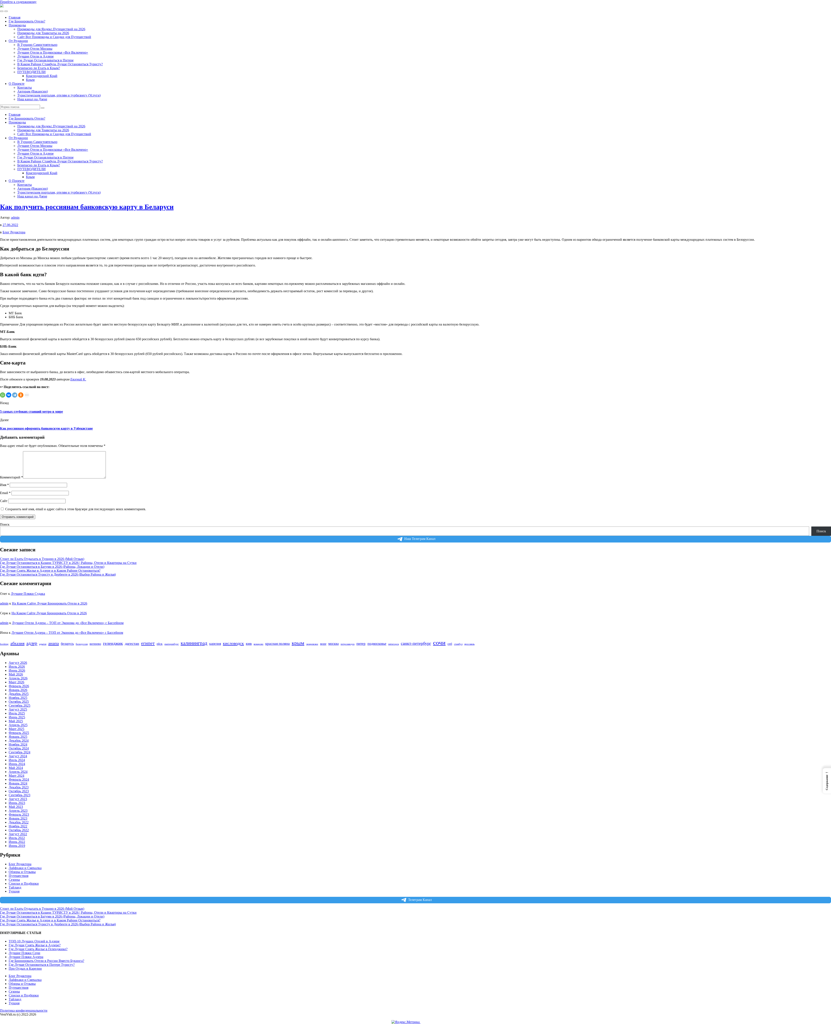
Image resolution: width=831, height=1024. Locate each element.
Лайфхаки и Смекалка (25, 868)
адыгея (42, 644)
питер (361, 644)
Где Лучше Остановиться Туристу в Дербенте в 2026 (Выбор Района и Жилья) (58, 574)
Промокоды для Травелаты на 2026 (43, 33)
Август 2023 (18, 799)
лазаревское (312, 644)
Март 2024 (16, 775)
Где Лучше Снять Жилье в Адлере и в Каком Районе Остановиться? (50, 570)
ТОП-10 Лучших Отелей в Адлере (34, 941)
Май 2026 (16, 674)
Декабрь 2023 (19, 787)
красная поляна (277, 644)
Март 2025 (16, 729)
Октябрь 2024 (19, 748)
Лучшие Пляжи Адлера (26, 957)
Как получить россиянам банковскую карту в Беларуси (87, 207)
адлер (31, 643)
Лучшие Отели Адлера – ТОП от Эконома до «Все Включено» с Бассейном (68, 623)
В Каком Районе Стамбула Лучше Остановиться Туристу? (60, 64)
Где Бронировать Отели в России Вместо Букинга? (46, 961)
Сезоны (14, 879)
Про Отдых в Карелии (25, 968)
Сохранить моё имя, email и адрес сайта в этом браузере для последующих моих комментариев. (75, 509)
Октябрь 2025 (19, 701)
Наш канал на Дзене (32, 99)
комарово (258, 644)
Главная (14, 17)
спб (450, 643)
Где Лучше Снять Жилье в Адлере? (35, 945)
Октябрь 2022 (19, 830)
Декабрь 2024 (19, 740)
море (323, 643)
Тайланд (15, 887)
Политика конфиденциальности (23, 1010)
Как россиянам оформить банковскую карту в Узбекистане (46, 428)
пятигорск (393, 644)
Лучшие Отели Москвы (34, 48)
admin (15, 217)
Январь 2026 (18, 690)
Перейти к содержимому (18, 2)
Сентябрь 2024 (19, 752)
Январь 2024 (18, 783)
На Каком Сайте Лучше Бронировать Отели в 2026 (49, 603)
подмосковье (376, 643)
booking (4, 644)
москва (333, 643)
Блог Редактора (14, 232)
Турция (14, 891)
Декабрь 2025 (19, 694)
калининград (194, 643)
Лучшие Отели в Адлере (35, 56)
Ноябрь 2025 (18, 698)
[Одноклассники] (20, 395)
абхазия (17, 643)
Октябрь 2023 (19, 791)
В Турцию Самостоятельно (37, 45)
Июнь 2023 (17, 803)
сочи (439, 642)
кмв (249, 644)
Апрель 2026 (18, 678)
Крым (30, 80)
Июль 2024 (17, 760)
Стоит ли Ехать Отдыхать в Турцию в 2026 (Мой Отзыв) (42, 559)
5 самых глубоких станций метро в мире (31, 411)
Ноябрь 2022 (18, 826)
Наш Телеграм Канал (419, 539)
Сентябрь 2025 (19, 705)
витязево (95, 643)
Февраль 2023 (19, 814)
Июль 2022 (17, 838)
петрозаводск (347, 644)
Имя (4, 485)
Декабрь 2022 (19, 822)
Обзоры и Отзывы (22, 872)
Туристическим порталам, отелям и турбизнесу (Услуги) (59, 95)
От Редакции (18, 41)
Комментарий (11, 477)
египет (148, 643)
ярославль (469, 644)
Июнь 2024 (17, 764)
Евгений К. (78, 379)
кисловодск (233, 643)
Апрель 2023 (18, 810)
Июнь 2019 (17, 845)
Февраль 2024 (19, 779)
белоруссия (82, 644)
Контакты (24, 87)
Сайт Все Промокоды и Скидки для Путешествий (54, 37)
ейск (160, 643)
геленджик (113, 643)
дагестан (132, 643)
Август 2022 (18, 834)
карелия (215, 643)
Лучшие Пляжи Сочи (24, 953)
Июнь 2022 (17, 842)
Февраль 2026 (19, 686)
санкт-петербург (416, 643)
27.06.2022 (10, 225)
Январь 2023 (18, 818)
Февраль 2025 (19, 733)
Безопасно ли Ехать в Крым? (38, 68)
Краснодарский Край (41, 76)
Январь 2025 (18, 736)
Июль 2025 (17, 713)
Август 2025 (18, 709)
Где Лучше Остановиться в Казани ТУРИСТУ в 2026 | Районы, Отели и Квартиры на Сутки (68, 563)
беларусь (67, 643)
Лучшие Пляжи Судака (28, 593)
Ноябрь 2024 (18, 744)
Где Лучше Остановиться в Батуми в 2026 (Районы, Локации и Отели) (52, 566)
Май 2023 (16, 807)
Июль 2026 (17, 666)
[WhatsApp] (2, 395)
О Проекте (16, 83)
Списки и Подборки (24, 883)
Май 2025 (16, 721)
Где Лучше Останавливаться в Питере (45, 60)
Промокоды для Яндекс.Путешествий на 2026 (51, 29)
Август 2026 (18, 662)
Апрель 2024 (18, 772)
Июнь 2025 (17, 717)
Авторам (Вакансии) (32, 91)
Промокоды (17, 25)
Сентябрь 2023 (19, 795)
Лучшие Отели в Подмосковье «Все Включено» (52, 52)
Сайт (3, 501)
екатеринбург (171, 644)
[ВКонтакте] (8, 395)
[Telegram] (14, 395)
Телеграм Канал (420, 900)
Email (5, 493)
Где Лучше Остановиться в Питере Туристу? (42, 964)
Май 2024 (16, 768)
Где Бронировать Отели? (27, 21)
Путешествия (18, 876)
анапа (53, 643)
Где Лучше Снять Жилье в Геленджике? (38, 949)
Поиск (5, 524)
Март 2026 (16, 682)
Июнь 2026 (17, 670)
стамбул (458, 644)
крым (298, 643)
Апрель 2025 (18, 725)
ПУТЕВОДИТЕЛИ (31, 72)
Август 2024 (18, 756)
